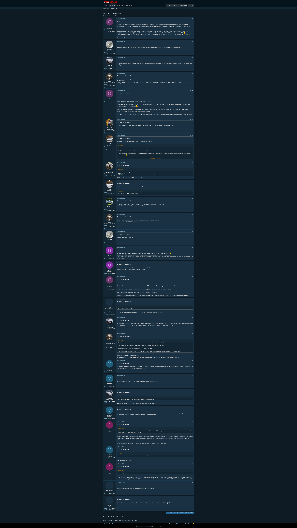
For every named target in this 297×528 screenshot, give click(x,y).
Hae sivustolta (113, 8)
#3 (192, 57)
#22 (192, 407)
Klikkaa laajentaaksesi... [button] (155, 158)
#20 (192, 375)
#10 (192, 198)
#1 (192, 18)
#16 (192, 299)
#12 (192, 231)
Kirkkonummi (112, 87)
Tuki (186, 523)
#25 (192, 463)
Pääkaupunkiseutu (111, 314)
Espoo (114, 69)
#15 (192, 276)
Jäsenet (128, 5)
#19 (192, 360)
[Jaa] (191, 19)
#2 (192, 41)
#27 (192, 497)
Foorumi (112, 5)
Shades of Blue (107, 523)
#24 (192, 446)
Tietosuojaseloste (180, 523)
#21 (192, 390)
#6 (192, 119)
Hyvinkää (113, 175)
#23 (192, 421)
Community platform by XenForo (148, 526)
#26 (192, 482)
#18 (192, 333)
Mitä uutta (120, 5)
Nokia (114, 149)
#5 (192, 90)
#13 (192, 247)
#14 (192, 262)
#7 (192, 135)
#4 (192, 73)
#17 (192, 317)
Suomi (114, 523)
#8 (192, 162)
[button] (124, 5)
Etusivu (106, 5)
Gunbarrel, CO (112, 509)
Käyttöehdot (172, 523)
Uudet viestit (106, 8)
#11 (192, 214)
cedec (105, 15)
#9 (192, 181)
